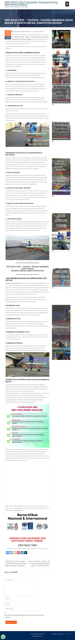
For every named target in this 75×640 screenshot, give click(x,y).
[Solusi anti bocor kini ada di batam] (61, 259)
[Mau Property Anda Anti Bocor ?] (61, 296)
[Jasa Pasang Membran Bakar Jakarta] (61, 131)
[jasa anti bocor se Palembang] (61, 332)
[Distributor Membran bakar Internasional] (61, 39)
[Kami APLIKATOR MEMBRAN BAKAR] (61, 167)
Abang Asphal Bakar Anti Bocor (22, 31)
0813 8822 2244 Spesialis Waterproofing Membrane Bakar (31, 3)
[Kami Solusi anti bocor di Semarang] (61, 277)
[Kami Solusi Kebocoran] (61, 149)
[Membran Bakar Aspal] (61, 57)
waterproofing (33, 449)
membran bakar (28, 46)
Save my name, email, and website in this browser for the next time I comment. (24, 616)
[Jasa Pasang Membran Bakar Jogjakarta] (61, 204)
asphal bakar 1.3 (39, 31)
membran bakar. (23, 460)
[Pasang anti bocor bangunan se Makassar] (61, 241)
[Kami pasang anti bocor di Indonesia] (61, 314)
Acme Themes (66, 634)
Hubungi (46, 508)
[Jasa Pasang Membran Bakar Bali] (61, 76)
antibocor (12, 508)
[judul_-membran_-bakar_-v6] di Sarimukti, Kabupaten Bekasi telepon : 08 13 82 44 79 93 (39, 563)
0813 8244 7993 (27, 545)
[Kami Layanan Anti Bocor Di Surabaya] (61, 186)
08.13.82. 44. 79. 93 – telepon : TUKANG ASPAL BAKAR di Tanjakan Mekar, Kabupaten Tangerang (15, 563)
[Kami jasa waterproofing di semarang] (61, 222)
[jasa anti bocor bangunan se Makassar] (61, 350)
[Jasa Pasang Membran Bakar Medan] (61, 94)
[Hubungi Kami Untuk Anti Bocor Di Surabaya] (61, 112)
